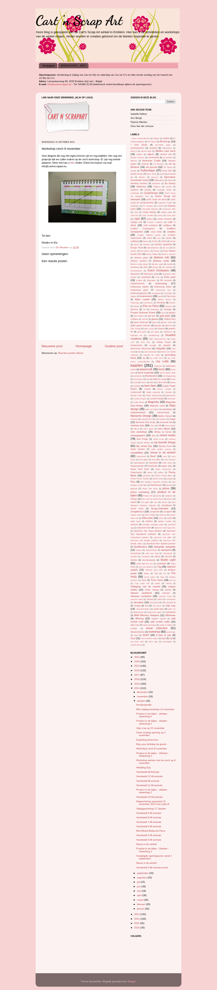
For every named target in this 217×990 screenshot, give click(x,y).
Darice (145, 241)
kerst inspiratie (146, 372)
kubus (143, 382)
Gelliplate (134, 319)
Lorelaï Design (157, 398)
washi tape (159, 609)
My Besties (145, 443)
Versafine (139, 602)
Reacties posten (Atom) (70, 353)
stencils (168, 556)
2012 (137, 919)
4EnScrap (165, 141)
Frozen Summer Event (143, 312)
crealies (171, 231)
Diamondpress (153, 248)
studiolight (161, 563)
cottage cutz (136, 222)
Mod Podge (142, 439)
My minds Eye (144, 446)
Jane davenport (150, 352)
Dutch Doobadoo (158, 270)
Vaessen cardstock (141, 596)
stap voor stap (152, 553)
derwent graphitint (163, 244)
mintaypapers (138, 435)
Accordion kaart (162, 145)
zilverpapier (167, 642)
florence (134, 309)
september (143, 873)
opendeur (153, 463)
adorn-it (134, 151)
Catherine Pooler (165, 203)
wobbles (134, 628)
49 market (152, 142)
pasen (150, 472)
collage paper (166, 212)
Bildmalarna (159, 180)
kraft (135, 382)
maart (140, 900)
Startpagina (48, 65)
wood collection (156, 628)
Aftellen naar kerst (165, 151)
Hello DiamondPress (157, 339)
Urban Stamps (152, 590)
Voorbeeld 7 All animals (148, 822)
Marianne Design (141, 415)
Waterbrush (138, 612)
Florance (168, 306)
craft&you (167, 225)
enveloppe (156, 293)
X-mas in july (163, 635)
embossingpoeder (139, 293)
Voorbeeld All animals (147, 781)
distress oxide (161, 261)
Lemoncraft (136, 392)
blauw (170, 180)
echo (157, 277)
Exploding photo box (147, 740)
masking (134, 419)
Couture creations (155, 222)
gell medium (139, 316)
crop (159, 238)
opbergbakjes (139, 463)
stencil (157, 556)
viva (147, 606)
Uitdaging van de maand (145, 586)
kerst (161, 369)
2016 (137, 679)
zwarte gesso (136, 645)
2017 (137, 675)
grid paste (142, 332)
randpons (169, 496)
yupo (163, 638)
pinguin (170, 479)
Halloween (168, 332)
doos (145, 267)
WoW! (146, 635)
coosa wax (170, 215)
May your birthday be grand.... (152, 744)
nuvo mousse (170, 460)
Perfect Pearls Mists (163, 476)
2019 (137, 666)
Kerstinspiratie (144, 705)
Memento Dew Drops (146, 422)
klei (147, 379)
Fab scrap (170, 296)
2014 (137, 688)
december (143, 692)
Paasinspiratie (137, 466)
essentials (168, 293)
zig (171, 638)
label (151, 382)
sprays (139, 550)
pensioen (146, 476)
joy (144, 358)
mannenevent (138, 412)
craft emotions (150, 225)
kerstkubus (138, 379)
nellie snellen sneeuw (161, 449)
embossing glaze (139, 290)
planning (169, 485)
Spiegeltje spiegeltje (164, 547)
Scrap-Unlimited (159, 508)
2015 (137, 684)
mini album (164, 428)
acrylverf (153, 148)
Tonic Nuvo (157, 580)
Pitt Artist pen (156, 485)
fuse (163, 313)
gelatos (172, 313)
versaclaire (170, 599)
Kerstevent (151, 376)
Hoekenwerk (136, 345)
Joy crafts (162, 361)
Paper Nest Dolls (140, 469)
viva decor (157, 606)
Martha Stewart (165, 416)
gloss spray (149, 329)
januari (141, 908)
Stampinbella (136, 553)
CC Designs (148, 206)
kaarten (137, 365)
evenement (146, 296)
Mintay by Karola (163, 432)
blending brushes (139, 183)
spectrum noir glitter (163, 537)
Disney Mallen (152, 254)
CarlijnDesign (151, 193)
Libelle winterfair (153, 392)
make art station (151, 409)
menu (152, 426)
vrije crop (170, 605)
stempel (134, 556)
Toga (162, 577)
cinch (136, 212)
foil (144, 309)
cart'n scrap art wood (156, 199)
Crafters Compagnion (143, 228)
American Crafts (151, 160)
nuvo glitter (156, 460)
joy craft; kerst (156, 358)
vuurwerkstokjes (143, 609)
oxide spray (167, 463)
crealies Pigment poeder (149, 235)
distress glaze (141, 258)
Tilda (156, 573)
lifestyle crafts (136, 395)
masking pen (146, 419)
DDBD (163, 241)
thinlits (146, 573)
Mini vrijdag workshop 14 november (155, 709)
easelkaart (146, 277)
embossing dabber (140, 287)
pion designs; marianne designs (154, 482)
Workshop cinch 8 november (151, 748)
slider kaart (136, 521)
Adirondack (167, 148)
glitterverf (168, 326)
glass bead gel (141, 322)
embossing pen (163, 290)
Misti (153, 436)
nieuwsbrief (141, 456)
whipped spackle (158, 619)
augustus (142, 877)
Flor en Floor (151, 305)
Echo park (169, 277)
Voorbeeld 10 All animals (149, 797)
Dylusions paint (151, 274)
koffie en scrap (159, 379)
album (150, 154)
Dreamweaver (136, 271)
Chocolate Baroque (150, 209)
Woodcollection (138, 632)
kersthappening (169, 376)
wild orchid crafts (160, 621)
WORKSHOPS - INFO (73, 65)
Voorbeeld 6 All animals (148, 826)
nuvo (165, 456)
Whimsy (139, 618)
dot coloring (167, 267)
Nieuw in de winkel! (146, 844)
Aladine (139, 154)
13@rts (166, 138)
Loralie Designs (140, 399)
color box (134, 215)
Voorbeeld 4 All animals (148, 840)
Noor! (153, 456)
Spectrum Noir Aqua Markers (148, 531)
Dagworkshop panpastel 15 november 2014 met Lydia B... (153, 802)
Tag (159, 566)
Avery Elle (167, 171)
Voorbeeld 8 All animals (148, 817)
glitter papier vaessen (141, 325)
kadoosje (158, 366)
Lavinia (137, 386)
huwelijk (153, 345)
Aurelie (133, 171)
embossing (161, 283)
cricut (149, 238)
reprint (133, 502)
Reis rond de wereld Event (152, 499)
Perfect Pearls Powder (140, 479)
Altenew (134, 161)
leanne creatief (164, 389)
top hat (172, 580)
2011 (137, 923)
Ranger (134, 499)
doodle (169, 264)
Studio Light (167, 559)
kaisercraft (146, 369)
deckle (172, 241)
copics (150, 219)
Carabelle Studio (164, 190)
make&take (167, 409)
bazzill (162, 174)
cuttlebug (135, 241)
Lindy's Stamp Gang (153, 395)
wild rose (135, 625)
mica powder (170, 426)
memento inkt (166, 422)
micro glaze (148, 429)
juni (139, 886)
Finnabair (160, 303)
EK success (166, 280)
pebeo (160, 472)
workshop (154, 631)
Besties (142, 177)
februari (141, 904)
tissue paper (149, 577)
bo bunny (170, 183)
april (139, 895)
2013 (137, 914)
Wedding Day (143, 767)
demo (136, 244)
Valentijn (150, 599)
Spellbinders (140, 547)
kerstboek (137, 376)
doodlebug (135, 267)
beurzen (154, 177)
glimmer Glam (166, 322)
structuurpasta (148, 560)
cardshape (135, 193)
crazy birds (156, 232)
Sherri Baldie (150, 515)
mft (159, 425)
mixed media (167, 435)
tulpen (157, 583)
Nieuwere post (52, 346)
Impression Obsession (141, 348)
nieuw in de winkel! (162, 452)
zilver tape (153, 642)
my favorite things (164, 442)
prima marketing (140, 492)
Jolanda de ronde (151, 355)
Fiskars (172, 303)
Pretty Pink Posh (149, 489)
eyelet (160, 296)
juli (139, 882)
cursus (168, 238)
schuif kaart (137, 508)
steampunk (167, 553)
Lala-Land (162, 382)
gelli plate (165, 316)
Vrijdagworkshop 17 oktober (151, 808)
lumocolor (171, 399)
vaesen (168, 590)
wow (136, 635)
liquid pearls (170, 395)
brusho (169, 187)
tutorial (168, 583)
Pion (133, 482)
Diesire (157, 251)
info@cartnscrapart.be (59, 84)
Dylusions (135, 274)
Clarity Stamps (149, 212)
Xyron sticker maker (149, 638)
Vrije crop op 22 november (150, 728)
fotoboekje (154, 309)
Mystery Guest (165, 446)
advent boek (146, 151)
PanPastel (152, 466)
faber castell (142, 299)
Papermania (136, 472)
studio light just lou (144, 564)
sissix (161, 518)
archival (145, 164)
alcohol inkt (166, 154)
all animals (167, 158)
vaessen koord (165, 596)
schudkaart (166, 505)
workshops (170, 632)
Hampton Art (136, 335)
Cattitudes (135, 206)
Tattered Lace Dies (154, 570)
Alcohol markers (137, 158)
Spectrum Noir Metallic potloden (144, 540)
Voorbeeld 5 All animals (148, 835)
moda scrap (158, 439)
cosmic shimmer (164, 219)
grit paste (155, 332)
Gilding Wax (169, 319)
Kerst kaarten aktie (167, 373)
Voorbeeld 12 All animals (149, 776)
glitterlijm (157, 326)
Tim (164, 573)
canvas (147, 190)
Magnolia (153, 401)
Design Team (137, 248)
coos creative (148, 215)
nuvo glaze (143, 460)
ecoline (139, 280)
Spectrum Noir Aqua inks (165, 528)
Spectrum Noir (144, 528)
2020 (137, 661)
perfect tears (158, 479)
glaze (154, 322)
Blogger (132, 981)
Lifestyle (168, 392)
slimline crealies (165, 521)
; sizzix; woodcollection (140, 138)
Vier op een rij (168, 602)
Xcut (133, 638)
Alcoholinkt (154, 157)
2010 (137, 927)
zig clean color (137, 642)
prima (165, 488)
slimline (149, 521)
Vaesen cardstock (141, 593)
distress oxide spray (139, 264)
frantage (168, 309)
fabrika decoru (164, 299)
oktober (141, 701)
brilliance (157, 187)
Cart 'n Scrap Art (79, 20)
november (143, 696)
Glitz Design (136, 329)
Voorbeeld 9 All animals (148, 813)
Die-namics (145, 251)
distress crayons (168, 254)
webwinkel (170, 612)
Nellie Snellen (138, 449)
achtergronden (137, 148)
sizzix (169, 518)
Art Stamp (168, 167)
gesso (154, 319)
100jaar (156, 138)
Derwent (146, 244)
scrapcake (155, 511)
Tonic (144, 580)
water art (171, 609)
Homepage (84, 346)
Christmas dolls (168, 209)
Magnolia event (157, 406)
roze (155, 502)
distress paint (157, 264)
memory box (137, 425)
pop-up (134, 488)
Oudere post (114, 346)
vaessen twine (137, 599)
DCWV (154, 241)
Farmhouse (148, 303)
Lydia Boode (139, 402)
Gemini (145, 319)
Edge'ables (151, 280)
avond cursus (137, 174)
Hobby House (164, 342)
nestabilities (137, 452)
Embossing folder (162, 287)
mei (139, 891)
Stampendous (151, 550)
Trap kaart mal (142, 583)
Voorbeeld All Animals (147, 772)
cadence (135, 190)
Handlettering (153, 335)
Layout (147, 389)
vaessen (166, 593)
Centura (160, 206)
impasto (167, 345)
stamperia (166, 550)
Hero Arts (145, 342)
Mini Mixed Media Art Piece (150, 831)
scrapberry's (137, 511)
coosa (159, 215)
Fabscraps (135, 303)
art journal (151, 167)
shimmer (162, 515)
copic (137, 218)
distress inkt (161, 257)
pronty (158, 496)
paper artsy (167, 466)
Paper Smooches (163, 469)
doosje (155, 267)
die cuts (166, 248)
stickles (134, 560)
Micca (136, 429)
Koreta (172, 379)
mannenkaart (163, 412)
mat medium (161, 419)
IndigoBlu (161, 348)
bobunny (141, 186)
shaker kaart (136, 515)
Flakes (136, 306)
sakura (164, 502)
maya (172, 419)
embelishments (138, 283)
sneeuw (134, 524)
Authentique (148, 170)
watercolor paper (154, 612)
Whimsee (170, 615)
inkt (139, 352)
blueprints (156, 183)
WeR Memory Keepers (146, 615)
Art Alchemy (159, 164)
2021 (137, 657)
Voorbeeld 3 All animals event (152, 867)
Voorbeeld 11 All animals (149, 785)
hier (72, 162)
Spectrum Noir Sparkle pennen (160, 543)
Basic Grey (151, 174)
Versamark (154, 603)
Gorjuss (161, 328)
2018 (137, 670)
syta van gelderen (146, 567)
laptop (173, 382)
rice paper (145, 502)
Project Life (147, 496)
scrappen (168, 511)
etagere (134, 296)
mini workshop (139, 432)
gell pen (152, 316)
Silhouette (147, 518)
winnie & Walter (166, 625)
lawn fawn (150, 385)
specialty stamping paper (153, 525)
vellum (159, 599)
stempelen (145, 556)
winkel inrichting (149, 625)
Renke (169, 499)
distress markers (139, 261)
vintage (137, 606)
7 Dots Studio (139, 145)
